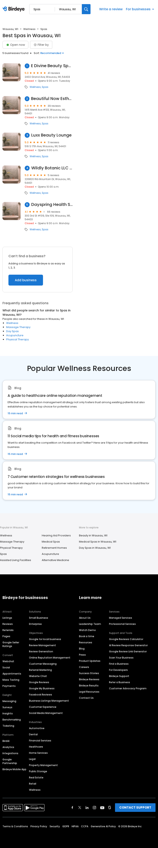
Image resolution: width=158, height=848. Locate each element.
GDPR (65, 826)
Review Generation (41, 651)
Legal (32, 759)
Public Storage (38, 771)
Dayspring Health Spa (52, 204)
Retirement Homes (54, 548)
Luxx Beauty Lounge (51, 135)
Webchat (8, 661)
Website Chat (38, 676)
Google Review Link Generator (128, 651)
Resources (85, 642)
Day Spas (12, 331)
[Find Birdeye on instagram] (94, 807)
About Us (85, 618)
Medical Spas (51, 542)
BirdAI (5, 741)
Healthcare (36, 746)
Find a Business (119, 664)
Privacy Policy (38, 826)
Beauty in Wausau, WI (93, 535)
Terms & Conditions (15, 826)
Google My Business (42, 688)
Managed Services (120, 618)
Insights (7, 713)
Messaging (9, 701)
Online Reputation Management (49, 657)
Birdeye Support (119, 676)
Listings (7, 618)
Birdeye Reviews (89, 679)
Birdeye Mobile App (14, 769)
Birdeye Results (89, 685)
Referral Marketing (40, 670)
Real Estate (36, 777)
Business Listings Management (49, 700)
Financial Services (40, 740)
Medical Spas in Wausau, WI (97, 542)
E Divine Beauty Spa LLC (52, 65)
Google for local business (45, 639)
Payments (9, 686)
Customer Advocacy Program (127, 688)
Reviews (7, 624)
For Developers (118, 670)
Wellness (29, 29)
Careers (84, 667)
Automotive (36, 728)
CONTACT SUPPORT (135, 807)
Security (55, 826)
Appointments (11, 673)
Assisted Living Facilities (15, 560)
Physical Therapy (17, 339)
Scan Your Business (121, 657)
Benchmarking (11, 719)
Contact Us (86, 698)
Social (6, 667)
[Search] (86, 9)
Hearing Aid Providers (56, 535)
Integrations (10, 753)
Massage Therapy (18, 327)
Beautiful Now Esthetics (52, 98)
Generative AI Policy (103, 826)
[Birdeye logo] (14, 9)
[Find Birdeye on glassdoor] (109, 807)
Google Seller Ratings (10, 644)
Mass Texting (10, 680)
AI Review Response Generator (128, 645)
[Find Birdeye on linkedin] (87, 807)
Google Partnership (9, 761)
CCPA (84, 826)
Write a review (111, 9)
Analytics (8, 747)
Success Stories (89, 673)
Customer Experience (42, 707)
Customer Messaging (43, 664)
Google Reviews (39, 682)
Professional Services (122, 624)
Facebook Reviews (40, 694)
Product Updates (89, 661)
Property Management (43, 765)
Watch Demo (87, 630)
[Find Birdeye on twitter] (79, 807)
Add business (26, 280)
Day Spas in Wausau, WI (95, 548)
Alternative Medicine (55, 560)
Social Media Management (46, 713)
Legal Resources (89, 691)
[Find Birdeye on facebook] (72, 807)
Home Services (38, 753)
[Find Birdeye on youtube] (102, 807)
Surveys (7, 707)
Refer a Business (119, 682)
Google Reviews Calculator (126, 639)
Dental (33, 734)
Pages (6, 636)
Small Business (38, 618)
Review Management (42, 645)
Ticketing (8, 726)
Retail (32, 783)
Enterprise (35, 624)
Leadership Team (90, 624)
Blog (82, 648)
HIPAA (75, 826)
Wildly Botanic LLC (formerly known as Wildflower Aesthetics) (52, 168)
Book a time (86, 636)
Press (82, 654)
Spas (45, 87)
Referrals (8, 630)
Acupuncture (14, 335)
